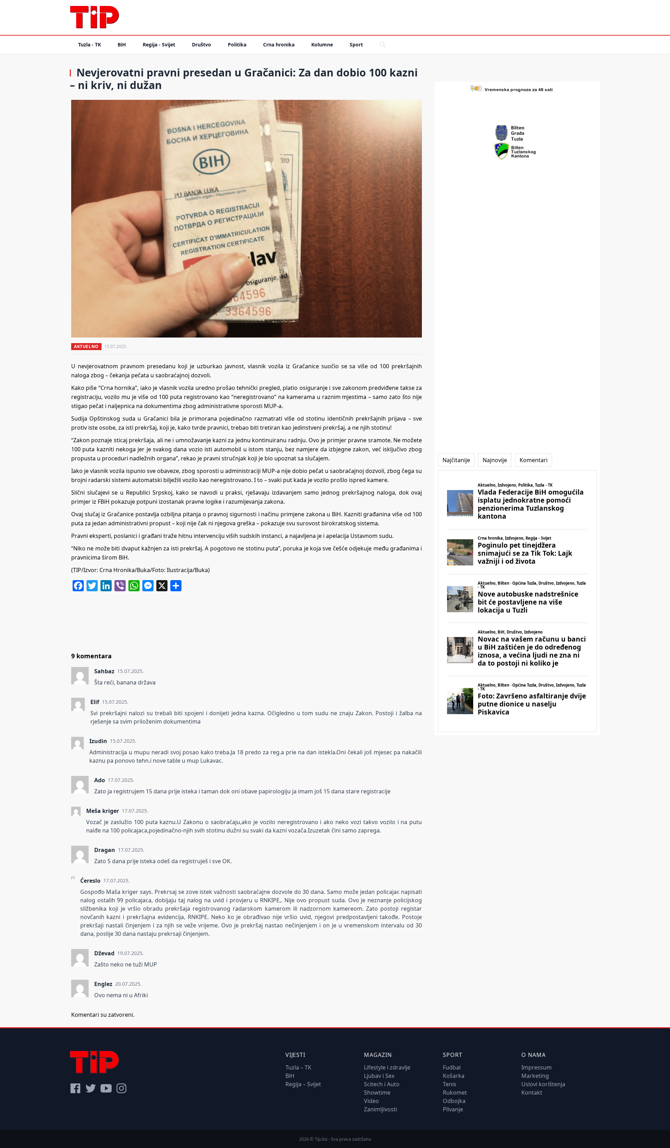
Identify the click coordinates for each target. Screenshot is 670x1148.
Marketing (535, 1076)
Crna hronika (279, 44)
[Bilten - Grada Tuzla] (517, 133)
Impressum (536, 1067)
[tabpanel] (517, 601)
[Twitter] (90, 1088)
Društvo (201, 44)
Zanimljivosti (380, 1109)
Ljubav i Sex (379, 1076)
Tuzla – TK (298, 1067)
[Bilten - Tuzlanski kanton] (517, 151)
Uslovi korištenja (543, 1084)
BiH (122, 44)
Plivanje (453, 1109)
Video (371, 1101)
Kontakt (531, 1092)
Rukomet (455, 1092)
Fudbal (452, 1067)
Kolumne (322, 44)
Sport (356, 44)
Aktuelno (86, 346)
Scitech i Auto (382, 1084)
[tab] (456, 460)
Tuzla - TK (89, 44)
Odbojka (454, 1101)
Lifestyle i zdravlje (387, 1067)
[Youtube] (106, 1088)
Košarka (453, 1076)
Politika (237, 44)
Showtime (377, 1092)
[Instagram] (121, 1088)
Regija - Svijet (159, 44)
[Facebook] (75, 1088)
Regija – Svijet (303, 1084)
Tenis (449, 1084)
